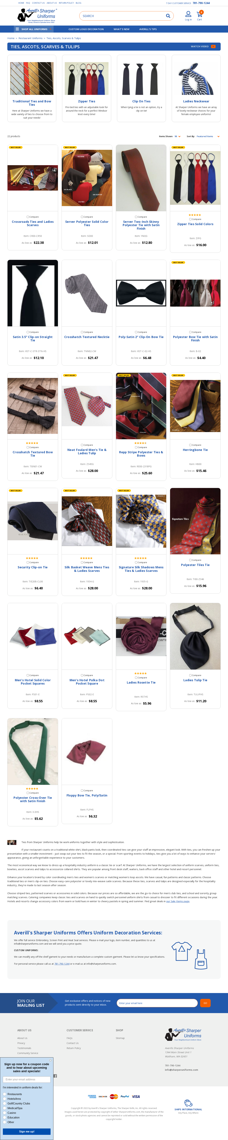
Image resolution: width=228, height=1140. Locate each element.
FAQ (28, 3)
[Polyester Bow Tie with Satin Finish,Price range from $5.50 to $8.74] (195, 293)
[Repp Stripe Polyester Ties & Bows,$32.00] (141, 406)
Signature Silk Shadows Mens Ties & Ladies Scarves (141, 568)
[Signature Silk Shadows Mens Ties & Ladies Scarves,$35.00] (141, 521)
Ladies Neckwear (196, 101)
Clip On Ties (141, 101)
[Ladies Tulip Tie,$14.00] (195, 636)
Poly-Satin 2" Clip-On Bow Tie (141, 337)
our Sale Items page (177, 901)
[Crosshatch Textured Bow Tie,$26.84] (33, 406)
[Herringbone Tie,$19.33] (195, 406)
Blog (78, 3)
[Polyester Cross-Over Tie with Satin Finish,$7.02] (33, 751)
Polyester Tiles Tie (195, 564)
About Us (52, 3)
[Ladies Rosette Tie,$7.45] (141, 636)
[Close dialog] (50, 1060)
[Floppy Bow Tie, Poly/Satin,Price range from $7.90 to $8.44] (87, 751)
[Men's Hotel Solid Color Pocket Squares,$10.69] (33, 636)
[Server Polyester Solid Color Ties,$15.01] (87, 178)
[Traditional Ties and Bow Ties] (32, 78)
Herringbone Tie (195, 449)
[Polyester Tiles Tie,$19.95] (195, 521)
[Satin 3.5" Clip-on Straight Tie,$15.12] (33, 293)
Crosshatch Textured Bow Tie (33, 453)
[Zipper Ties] (86, 78)
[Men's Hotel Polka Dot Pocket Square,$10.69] (87, 636)
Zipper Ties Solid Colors (195, 224)
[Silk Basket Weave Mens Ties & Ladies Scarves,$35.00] (87, 521)
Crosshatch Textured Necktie (87, 337)
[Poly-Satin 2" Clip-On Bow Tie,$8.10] (141, 293)
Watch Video (200, 46)
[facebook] (55, 1076)
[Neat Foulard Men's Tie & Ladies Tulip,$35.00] (87, 406)
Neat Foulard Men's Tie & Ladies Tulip (86, 451)
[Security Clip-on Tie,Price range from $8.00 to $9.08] (33, 521)
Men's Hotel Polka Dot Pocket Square (86, 681)
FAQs (69, 1038)
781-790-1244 (201, 3)
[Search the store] (168, 16)
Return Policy (66, 3)
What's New (121, 29)
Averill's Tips (148, 29)
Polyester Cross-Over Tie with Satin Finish (32, 799)
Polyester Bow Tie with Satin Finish (195, 338)
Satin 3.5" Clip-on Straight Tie (33, 338)
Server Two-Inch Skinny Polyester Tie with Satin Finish (141, 225)
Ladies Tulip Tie (195, 680)
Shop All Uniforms (34, 29)
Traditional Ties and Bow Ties (32, 103)
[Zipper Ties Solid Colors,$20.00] (195, 178)
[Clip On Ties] (141, 78)
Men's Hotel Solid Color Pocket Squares (33, 681)
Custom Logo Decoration (86, 29)
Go (205, 1003)
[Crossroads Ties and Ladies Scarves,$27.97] (33, 178)
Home (21, 3)
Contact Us (38, 3)
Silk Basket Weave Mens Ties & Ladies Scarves (87, 568)
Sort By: (191, 136)
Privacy (21, 1043)
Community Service (27, 1053)
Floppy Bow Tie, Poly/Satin (86, 795)
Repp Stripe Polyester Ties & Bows (141, 453)
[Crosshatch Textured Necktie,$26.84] (87, 293)
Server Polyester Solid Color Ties (86, 223)
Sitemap (120, 1038)
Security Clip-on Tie (33, 567)
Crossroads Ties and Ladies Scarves (33, 223)
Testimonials (24, 1048)
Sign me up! (26, 1131)
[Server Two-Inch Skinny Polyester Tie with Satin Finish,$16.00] (141, 178)
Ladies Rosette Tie (141, 682)
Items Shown (166, 136)
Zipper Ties (86, 101)
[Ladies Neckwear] (196, 78)
